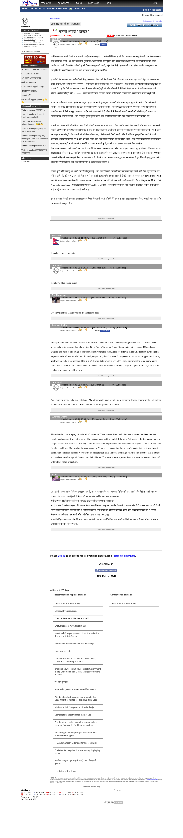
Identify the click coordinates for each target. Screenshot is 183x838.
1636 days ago (32, 35)
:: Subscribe (25, 161)
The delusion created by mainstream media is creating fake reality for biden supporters (76, 723)
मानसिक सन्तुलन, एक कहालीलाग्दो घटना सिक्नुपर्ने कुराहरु (75, 762)
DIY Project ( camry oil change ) (33, 70)
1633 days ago (30, 46)
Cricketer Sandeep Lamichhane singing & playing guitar (77, 752)
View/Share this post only (106, 218)
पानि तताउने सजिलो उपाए (30, 74)
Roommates (63, 3)
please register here (124, 556)
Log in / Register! (152, 10)
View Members (54, 18)
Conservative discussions (66, 611)
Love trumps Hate (63, 651)
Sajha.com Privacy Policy (91, 787)
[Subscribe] (102, 41)
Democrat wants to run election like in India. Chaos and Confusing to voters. (75, 660)
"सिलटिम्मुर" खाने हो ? (29, 91)
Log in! (61, 556)
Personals (46, 3)
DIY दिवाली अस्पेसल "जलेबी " (31, 78)
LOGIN (108, 3)
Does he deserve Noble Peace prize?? (72, 618)
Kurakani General (69, 23)
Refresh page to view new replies (152, 21)
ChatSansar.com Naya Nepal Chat (70, 626)
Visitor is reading (33, 110)
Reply (94, 41)
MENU (155, 3)
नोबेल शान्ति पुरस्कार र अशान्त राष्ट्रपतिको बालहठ (75, 690)
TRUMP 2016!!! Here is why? (68, 604)
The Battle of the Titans (65, 771)
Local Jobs (93, 3)
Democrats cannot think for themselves (73, 715)
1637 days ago (31, 33)
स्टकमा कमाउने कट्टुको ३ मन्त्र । (33, 87)
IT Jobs (78, 3)
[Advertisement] (173, 46)
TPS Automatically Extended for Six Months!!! (76, 743)
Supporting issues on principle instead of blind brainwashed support (76, 734)
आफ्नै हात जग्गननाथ (28, 82)
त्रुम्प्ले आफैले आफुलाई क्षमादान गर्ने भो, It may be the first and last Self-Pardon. (77, 634)
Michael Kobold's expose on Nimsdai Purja (74, 707)
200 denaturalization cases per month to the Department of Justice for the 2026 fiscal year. (76, 698)
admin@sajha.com (152, 779)
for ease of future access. (122, 36)
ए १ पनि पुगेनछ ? (61, 682)
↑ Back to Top (169, 832)
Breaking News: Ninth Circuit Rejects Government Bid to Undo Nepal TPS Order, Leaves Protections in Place (78, 672)
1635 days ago (32, 42)
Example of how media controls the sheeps (74, 644)
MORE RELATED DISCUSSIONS (31, 52)
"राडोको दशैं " (26, 95)
